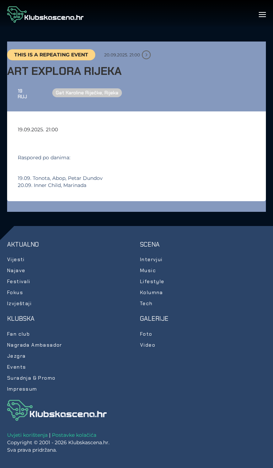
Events (16, 367)
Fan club (18, 334)
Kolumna (151, 292)
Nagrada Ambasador (34, 345)
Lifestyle (152, 281)
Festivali (19, 281)
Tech (146, 303)
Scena (150, 244)
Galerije (154, 319)
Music (148, 270)
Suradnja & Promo (31, 378)
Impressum (22, 389)
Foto (146, 334)
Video (147, 345)
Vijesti (16, 259)
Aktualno (23, 244)
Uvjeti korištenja (27, 435)
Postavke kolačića (74, 435)
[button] (262, 14)
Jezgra (16, 356)
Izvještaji (19, 303)
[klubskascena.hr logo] (57, 410)
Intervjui (151, 259)
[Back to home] (45, 14)
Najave (16, 270)
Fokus (15, 292)
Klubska (20, 319)
